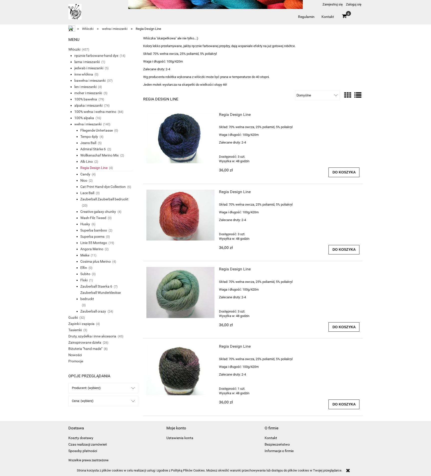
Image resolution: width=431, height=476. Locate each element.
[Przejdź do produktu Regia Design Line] (180, 137)
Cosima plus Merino (95, 261)
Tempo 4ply (89, 137)
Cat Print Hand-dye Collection (103, 187)
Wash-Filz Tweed (93, 218)
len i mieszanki (85, 87)
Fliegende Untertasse (96, 130)
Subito (85, 274)
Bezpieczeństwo (277, 444)
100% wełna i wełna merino (95, 112)
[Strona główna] (75, 14)
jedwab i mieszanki (88, 68)
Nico (83, 180)
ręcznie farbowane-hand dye (96, 56)
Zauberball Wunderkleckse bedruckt (100, 296)
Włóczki (74, 49)
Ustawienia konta (179, 438)
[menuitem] (306, 16)
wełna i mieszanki (88, 124)
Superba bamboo (93, 230)
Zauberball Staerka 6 (96, 286)
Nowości (75, 355)
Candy (85, 174)
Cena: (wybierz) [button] (83, 401)
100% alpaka (84, 118)
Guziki (73, 317)
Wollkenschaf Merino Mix (99, 155)
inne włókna (83, 74)
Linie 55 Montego (93, 243)
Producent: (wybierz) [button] (86, 388)
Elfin (83, 268)
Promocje (75, 361)
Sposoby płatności (82, 451)
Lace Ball (87, 193)
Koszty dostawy (80, 438)
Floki (84, 280)
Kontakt (271, 438)
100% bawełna (85, 99)
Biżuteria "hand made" (85, 349)
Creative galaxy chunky (98, 212)
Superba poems (92, 236)
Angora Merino (91, 249)
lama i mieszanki (87, 62)
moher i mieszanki (88, 93)
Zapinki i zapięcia (81, 324)
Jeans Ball (88, 143)
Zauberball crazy (93, 311)
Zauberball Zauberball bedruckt (104, 199)
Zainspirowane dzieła (84, 342)
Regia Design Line (94, 168)
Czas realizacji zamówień (87, 444)
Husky (85, 224)
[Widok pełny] (357, 95)
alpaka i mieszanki (88, 105)
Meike (84, 255)
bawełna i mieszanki (90, 80)
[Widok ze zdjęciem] (347, 95)
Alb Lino (86, 161)
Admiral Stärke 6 (93, 149)
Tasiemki (75, 330)
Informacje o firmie (279, 451)
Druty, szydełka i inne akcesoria (92, 336)
